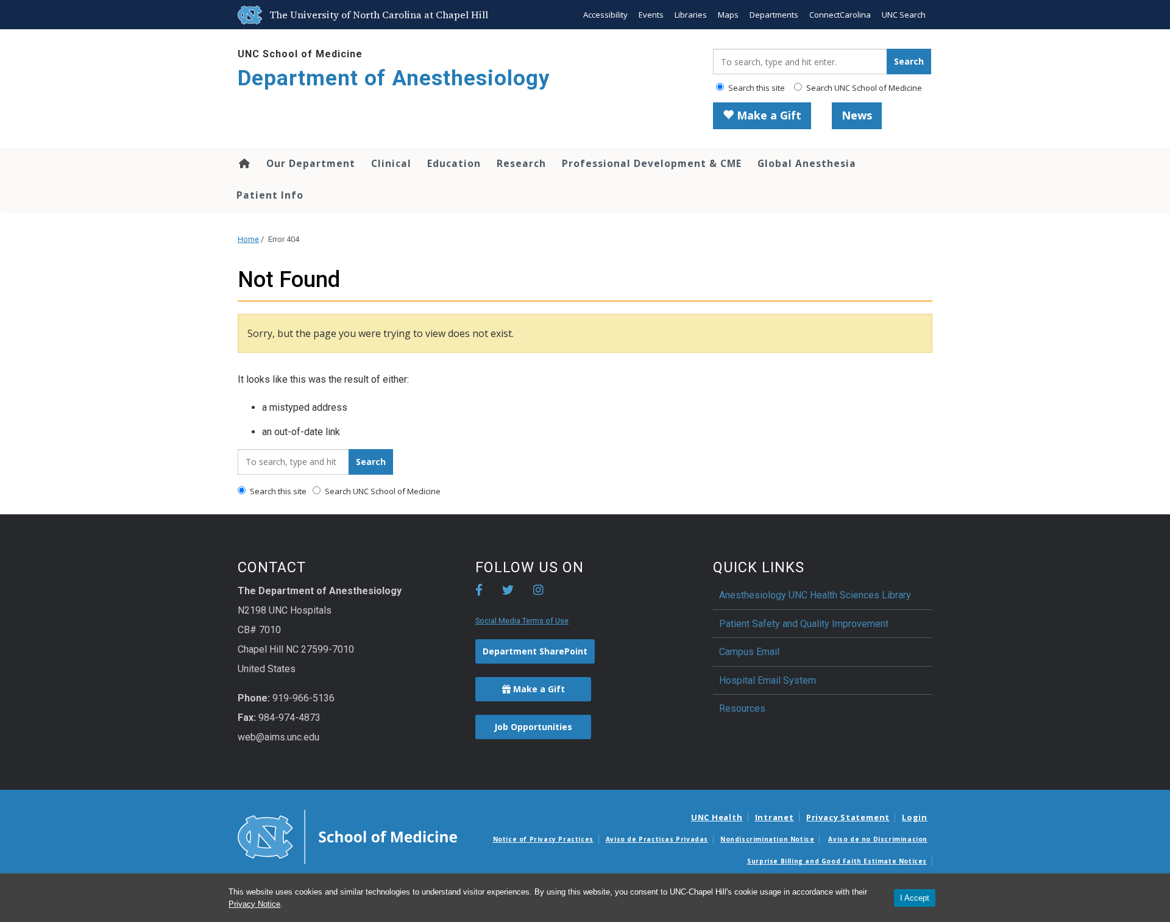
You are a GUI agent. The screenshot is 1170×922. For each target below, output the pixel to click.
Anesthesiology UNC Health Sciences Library (815, 595)
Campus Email (749, 652)
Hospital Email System (767, 680)
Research (521, 163)
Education (454, 163)
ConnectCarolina (840, 14)
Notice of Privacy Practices (543, 839)
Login (914, 817)
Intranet (774, 817)
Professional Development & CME (652, 163)
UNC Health (717, 817)
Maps (728, 14)
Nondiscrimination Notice (767, 839)
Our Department (310, 163)
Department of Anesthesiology (394, 78)
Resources (742, 708)
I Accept (914, 897)
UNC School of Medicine (300, 54)
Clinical (391, 163)
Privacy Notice (254, 904)
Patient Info (269, 195)
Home (243, 163)
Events (651, 14)
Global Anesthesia (806, 163)
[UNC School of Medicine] (347, 836)
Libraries (691, 14)
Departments (774, 14)
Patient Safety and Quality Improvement (803, 623)
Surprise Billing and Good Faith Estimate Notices (837, 861)
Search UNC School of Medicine (863, 87)
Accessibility (605, 14)
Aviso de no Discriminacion (877, 839)
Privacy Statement (848, 817)
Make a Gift (767, 115)
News (857, 115)
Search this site (755, 87)
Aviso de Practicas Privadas (657, 839)
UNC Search (904, 14)
